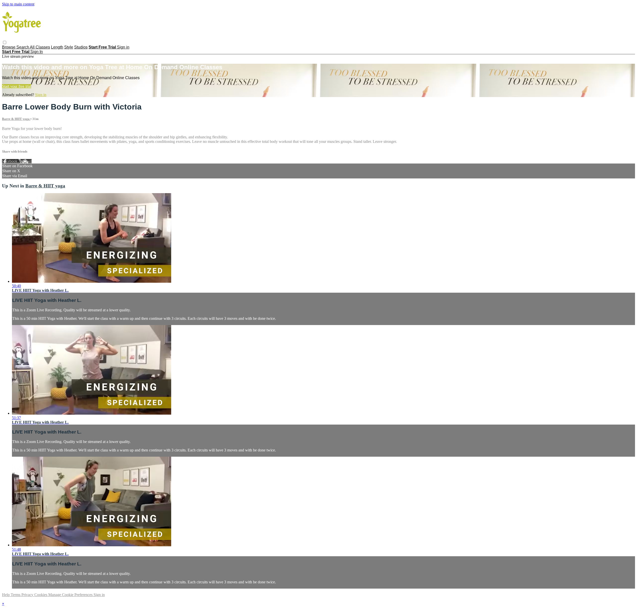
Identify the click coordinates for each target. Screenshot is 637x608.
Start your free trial (16, 86)
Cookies (41, 595)
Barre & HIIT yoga (16, 119)
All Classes (40, 47)
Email (27, 161)
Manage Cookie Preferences (71, 595)
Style (68, 47)
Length (57, 47)
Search (23, 47)
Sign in (123, 47)
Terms (16, 595)
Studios (81, 47)
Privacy (27, 595)
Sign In (36, 52)
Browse (9, 47)
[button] (4, 42)
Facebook (10, 161)
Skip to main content (18, 4)
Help (6, 595)
